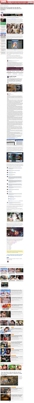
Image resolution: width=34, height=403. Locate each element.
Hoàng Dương (12, 300)
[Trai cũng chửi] (15, 76)
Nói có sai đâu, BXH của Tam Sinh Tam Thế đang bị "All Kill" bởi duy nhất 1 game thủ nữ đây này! (3, 27)
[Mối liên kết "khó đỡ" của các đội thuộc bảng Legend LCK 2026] (5, 358)
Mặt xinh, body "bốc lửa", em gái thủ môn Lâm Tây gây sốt (19, 280)
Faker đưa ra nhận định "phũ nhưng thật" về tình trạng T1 (16, 388)
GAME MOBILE (9, 2)
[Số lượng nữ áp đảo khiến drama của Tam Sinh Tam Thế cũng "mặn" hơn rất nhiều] (15, 28)
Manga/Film (14, 339)
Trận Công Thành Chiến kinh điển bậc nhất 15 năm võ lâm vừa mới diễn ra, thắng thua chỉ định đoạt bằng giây (11, 373)
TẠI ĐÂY (17, 252)
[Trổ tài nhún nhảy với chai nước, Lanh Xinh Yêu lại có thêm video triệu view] (11, 272)
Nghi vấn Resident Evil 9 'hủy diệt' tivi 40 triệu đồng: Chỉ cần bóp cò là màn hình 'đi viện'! (3, 44)
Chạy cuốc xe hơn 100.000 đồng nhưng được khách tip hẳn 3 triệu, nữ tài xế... (4, 280)
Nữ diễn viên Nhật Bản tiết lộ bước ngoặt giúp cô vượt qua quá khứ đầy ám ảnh (17, 329)
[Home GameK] (1, 3)
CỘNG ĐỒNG (24, 2)
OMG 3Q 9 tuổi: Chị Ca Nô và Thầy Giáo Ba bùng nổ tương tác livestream (3, 37)
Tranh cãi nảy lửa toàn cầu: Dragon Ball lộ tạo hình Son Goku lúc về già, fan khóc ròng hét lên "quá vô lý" (3, 53)
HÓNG (22, 2)
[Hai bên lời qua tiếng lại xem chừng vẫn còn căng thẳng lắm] (15, 185)
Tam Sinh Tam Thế (6, 14)
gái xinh (11, 259)
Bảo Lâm (12, 339)
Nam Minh (12, 309)
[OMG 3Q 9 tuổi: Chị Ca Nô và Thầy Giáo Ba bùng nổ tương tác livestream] (3, 34)
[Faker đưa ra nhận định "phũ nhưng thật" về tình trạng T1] (5, 390)
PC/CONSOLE (27, 3)
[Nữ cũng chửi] (15, 119)
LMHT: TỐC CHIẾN (16, 3)
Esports (14, 309)
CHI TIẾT (20, 15)
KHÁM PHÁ (16, 2)
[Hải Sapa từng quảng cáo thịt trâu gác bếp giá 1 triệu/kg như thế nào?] (4, 284)
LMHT (7, 3)
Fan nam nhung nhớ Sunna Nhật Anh (16, 311)
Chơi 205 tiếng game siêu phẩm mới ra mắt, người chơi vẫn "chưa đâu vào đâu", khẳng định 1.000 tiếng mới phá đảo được (3, 40)
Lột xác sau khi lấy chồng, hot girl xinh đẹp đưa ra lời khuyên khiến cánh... (12, 280)
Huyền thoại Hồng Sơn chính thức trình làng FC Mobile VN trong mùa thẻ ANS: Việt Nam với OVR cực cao (17, 305)
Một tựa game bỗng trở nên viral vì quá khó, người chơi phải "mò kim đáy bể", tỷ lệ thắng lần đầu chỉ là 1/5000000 (17, 395)
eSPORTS (13, 2)
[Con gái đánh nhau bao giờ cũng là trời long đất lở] (15, 216)
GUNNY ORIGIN (4, 3)
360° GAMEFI (31, 3)
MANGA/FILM (19, 2)
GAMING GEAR (20, 3)
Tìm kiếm (32, 2)
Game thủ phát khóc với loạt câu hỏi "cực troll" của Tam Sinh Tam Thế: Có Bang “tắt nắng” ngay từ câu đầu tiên (3, 23)
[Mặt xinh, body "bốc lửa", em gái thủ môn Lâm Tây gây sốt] (19, 277)
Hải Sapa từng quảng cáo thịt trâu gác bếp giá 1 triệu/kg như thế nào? (4, 287)
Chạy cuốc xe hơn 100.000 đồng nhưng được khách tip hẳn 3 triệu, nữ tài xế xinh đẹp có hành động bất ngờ (16, 342)
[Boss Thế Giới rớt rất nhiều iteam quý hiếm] (15, 157)
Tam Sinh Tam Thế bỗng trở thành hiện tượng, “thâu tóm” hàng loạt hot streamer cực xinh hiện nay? (3, 30)
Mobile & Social (15, 294)
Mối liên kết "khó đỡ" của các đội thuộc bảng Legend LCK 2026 (17, 357)
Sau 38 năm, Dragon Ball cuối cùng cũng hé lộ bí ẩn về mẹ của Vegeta (17, 350)
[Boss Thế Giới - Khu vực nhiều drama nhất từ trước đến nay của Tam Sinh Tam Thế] (15, 231)
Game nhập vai (8, 259)
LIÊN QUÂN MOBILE (10, 3)
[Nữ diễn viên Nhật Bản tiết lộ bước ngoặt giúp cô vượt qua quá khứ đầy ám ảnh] (5, 330)
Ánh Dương (12, 294)
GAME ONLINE (24, 3)
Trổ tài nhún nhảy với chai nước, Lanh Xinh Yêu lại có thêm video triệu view (12, 273)
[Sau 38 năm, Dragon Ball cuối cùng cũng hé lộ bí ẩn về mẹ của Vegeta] (5, 351)
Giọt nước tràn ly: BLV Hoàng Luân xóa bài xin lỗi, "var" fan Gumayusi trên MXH (3, 46)
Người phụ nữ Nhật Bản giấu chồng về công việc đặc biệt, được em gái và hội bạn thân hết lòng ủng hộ (16, 336)
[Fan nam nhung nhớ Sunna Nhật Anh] (19, 270)
